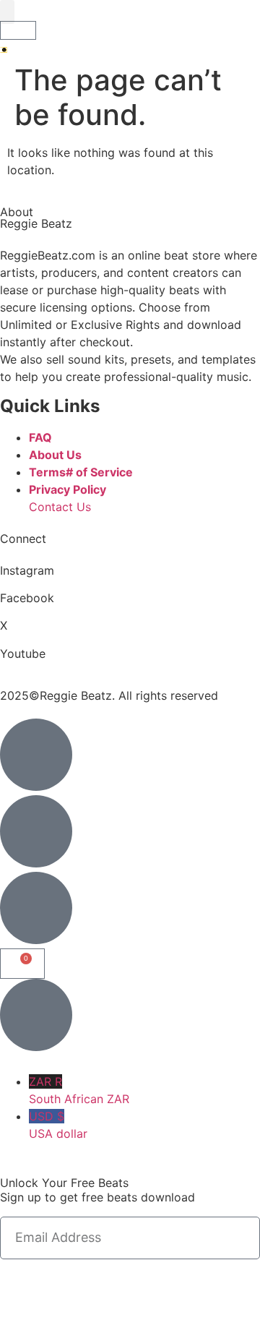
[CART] (18, 30)
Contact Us (60, 507)
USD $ (58, 1125)
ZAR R (79, 1090)
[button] (7, 12)
